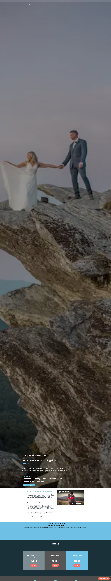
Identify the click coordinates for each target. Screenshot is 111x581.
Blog (62, 10)
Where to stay (56, 10)
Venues (35, 10)
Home (31, 10)
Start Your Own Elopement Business (81, 10)
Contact (34, 565)
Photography (40, 10)
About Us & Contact (68, 10)
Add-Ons (47, 10)
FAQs (51, 10)
